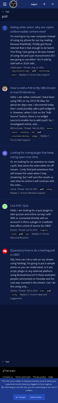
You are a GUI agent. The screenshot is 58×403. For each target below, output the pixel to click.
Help (50, 376)
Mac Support (43, 74)
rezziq (13, 189)
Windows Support (36, 192)
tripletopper (16, 67)
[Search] (52, 4)
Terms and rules (23, 376)
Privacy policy (39, 376)
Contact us (8, 376)
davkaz (13, 290)
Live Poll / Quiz (19, 205)
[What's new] (44, 4)
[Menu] (5, 4)
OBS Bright (10, 370)
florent (13, 229)
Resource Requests (19, 237)
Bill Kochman (16, 128)
